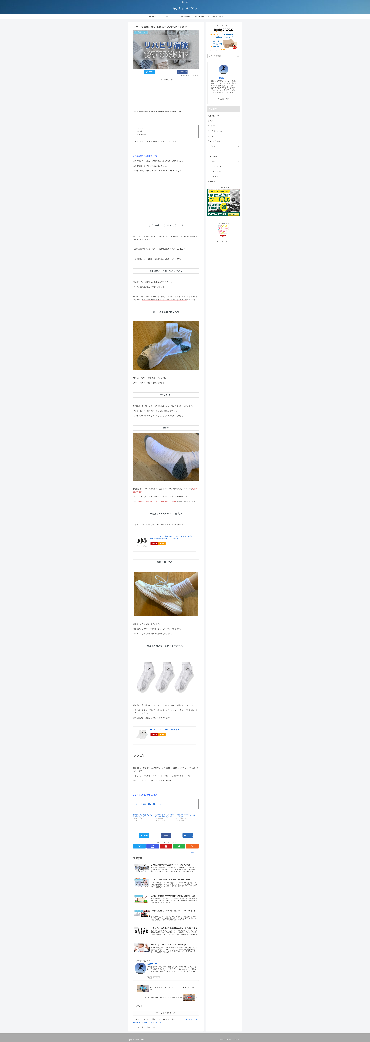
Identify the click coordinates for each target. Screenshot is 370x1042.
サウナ (224, 151)
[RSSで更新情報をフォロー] (192, 846)
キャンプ (223, 126)
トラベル (224, 156)
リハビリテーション (223, 171)
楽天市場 (154, 543)
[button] (238, 56)
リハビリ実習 (223, 177)
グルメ (224, 146)
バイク (224, 161)
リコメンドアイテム (224, 166)
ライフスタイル (223, 141)
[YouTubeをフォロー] (166, 846)
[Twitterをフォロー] (139, 846)
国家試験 (223, 182)
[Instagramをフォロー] (152, 846)
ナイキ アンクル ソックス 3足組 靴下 (164, 730)
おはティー (152, 963)
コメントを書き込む (166, 1013)
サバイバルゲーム (223, 131)
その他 (223, 121)
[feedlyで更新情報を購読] (179, 846)
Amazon (161, 543)
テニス (223, 136)
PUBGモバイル (223, 116)
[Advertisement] (166, 94)
